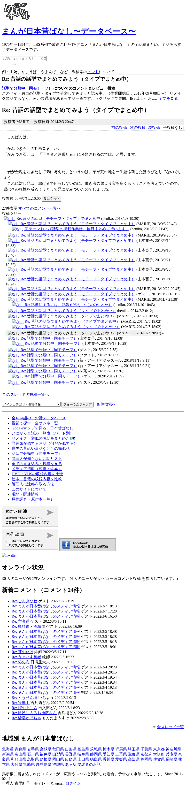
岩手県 (33, 749)
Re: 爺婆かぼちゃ (26, 718)
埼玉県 (134, 749)
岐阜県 (83, 754)
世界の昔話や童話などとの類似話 (41, 448)
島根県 (45, 759)
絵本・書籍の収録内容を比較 (37, 479)
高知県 (134, 759)
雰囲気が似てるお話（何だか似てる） (45, 443)
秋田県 (58, 749)
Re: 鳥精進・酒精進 (28, 626)
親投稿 (154, 127)
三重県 (121, 754)
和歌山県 (18, 759)
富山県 (20, 754)
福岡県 (146, 759)
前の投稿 (119, 127)
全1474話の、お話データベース (39, 418)
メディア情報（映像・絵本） (37, 469)
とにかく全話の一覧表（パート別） (43, 433)
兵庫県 (171, 754)
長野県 (71, 754)
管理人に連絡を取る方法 (33, 484)
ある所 (71, 764)
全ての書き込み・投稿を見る (37, 464)
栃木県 (108, 749)
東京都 (159, 749)
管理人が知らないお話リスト (37, 459)
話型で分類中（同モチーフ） (27, 88)
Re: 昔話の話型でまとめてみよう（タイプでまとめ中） (68, 311)
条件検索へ (106, 404)
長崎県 (171, 759)
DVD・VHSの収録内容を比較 (37, 474)
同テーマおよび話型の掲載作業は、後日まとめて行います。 (76, 229)
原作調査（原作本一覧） (33, 499)
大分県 (16, 764)
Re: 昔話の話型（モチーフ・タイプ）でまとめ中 (58, 218)
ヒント (93, 72)
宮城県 (45, 749)
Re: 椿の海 (21, 662)
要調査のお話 (89, 764)
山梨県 (58, 754)
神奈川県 (173, 749)
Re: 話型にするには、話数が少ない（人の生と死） (68, 305)
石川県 (33, 754)
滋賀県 (134, 754)
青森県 (20, 749)
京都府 (146, 754)
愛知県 (108, 754)
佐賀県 (159, 759)
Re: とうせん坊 (24, 698)
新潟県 (8, 754)
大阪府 (159, 754)
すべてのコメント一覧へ (39, 208)
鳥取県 (33, 759)
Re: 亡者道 (21, 621)
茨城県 (96, 749)
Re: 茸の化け (22, 652)
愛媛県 (121, 759)
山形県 (71, 749)
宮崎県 (29, 764)
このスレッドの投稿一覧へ (25, 394)
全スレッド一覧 (170, 727)
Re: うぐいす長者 (26, 657)
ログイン (73, 783)
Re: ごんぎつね (24, 601)
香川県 (108, 759)
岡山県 (58, 759)
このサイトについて (29, 489)
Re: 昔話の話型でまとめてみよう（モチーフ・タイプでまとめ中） (77, 224)
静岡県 (96, 754)
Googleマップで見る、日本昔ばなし (42, 428)
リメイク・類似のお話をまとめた (41, 438)
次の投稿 (138, 127)
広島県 (71, 759)
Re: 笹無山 (21, 703)
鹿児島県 (43, 764)
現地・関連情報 (25, 494)
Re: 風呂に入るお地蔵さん (34, 713)
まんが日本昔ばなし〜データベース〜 (69, 31)
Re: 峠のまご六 (24, 708)
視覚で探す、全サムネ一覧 (35, 423)
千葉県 (146, 749)
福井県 (45, 754)
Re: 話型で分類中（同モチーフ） (48, 338)
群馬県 (121, 749)
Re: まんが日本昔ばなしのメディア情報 (46, 606)
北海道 (8, 749)
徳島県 (96, 759)
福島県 (83, 749)
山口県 (83, 759)
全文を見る (168, 98)
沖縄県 (58, 764)
